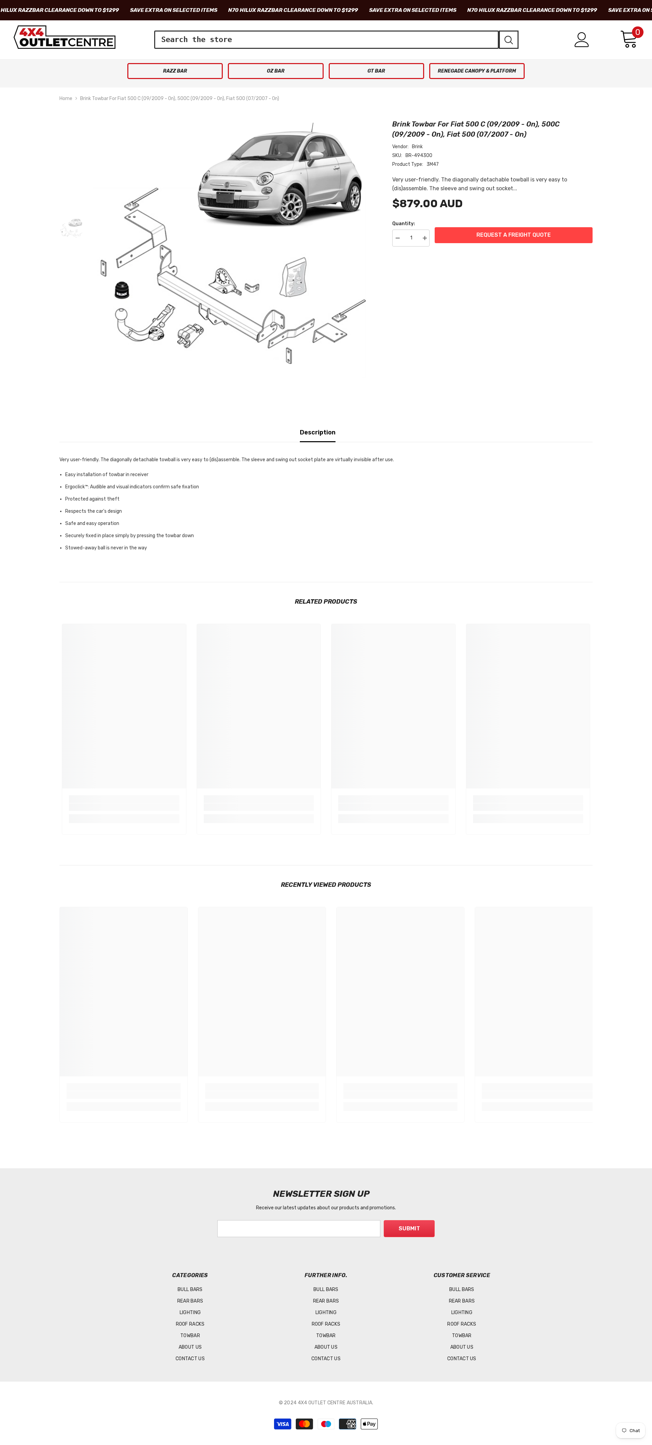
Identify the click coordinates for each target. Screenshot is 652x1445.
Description (318, 432)
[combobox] (326, 40)
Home (65, 98)
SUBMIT (409, 1228)
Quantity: (403, 224)
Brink (417, 147)
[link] (124, 807)
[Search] (336, 40)
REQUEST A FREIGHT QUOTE (513, 235)
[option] (232, 253)
